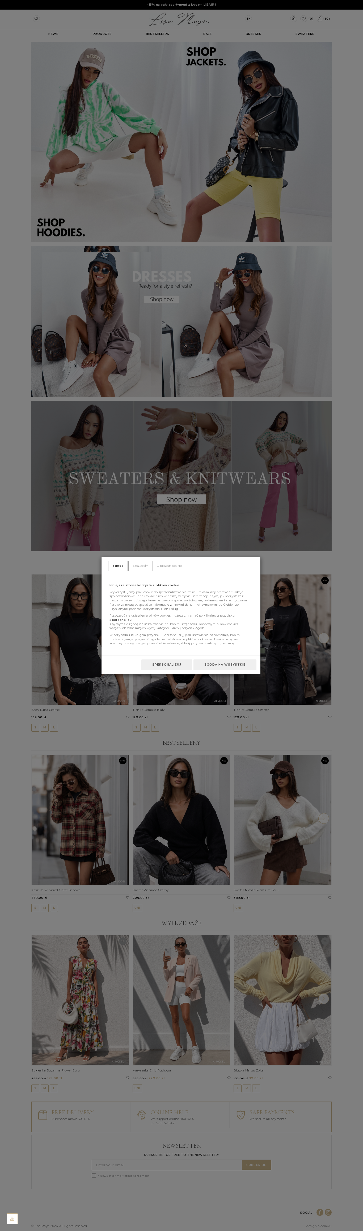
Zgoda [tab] (118, 566)
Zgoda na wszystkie (225, 664)
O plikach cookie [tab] (169, 566)
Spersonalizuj (166, 664)
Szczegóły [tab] (140, 566)
